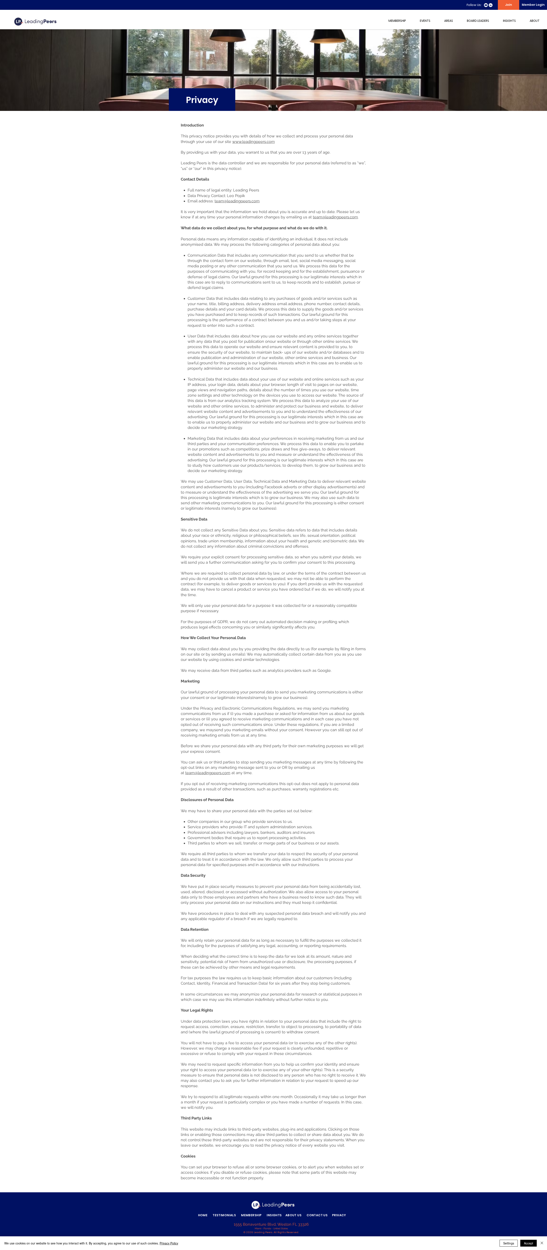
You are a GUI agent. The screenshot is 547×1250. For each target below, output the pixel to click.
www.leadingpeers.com (253, 141)
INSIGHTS (274, 1215)
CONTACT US (317, 1215)
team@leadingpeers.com (237, 201)
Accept (528, 1243)
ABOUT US (293, 1215)
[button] (393, 20)
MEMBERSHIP (251, 1215)
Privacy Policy (169, 1243)
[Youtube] (486, 5)
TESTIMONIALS (224, 1215)
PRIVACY (340, 1215)
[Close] (541, 1243)
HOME (203, 1215)
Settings (508, 1243)
